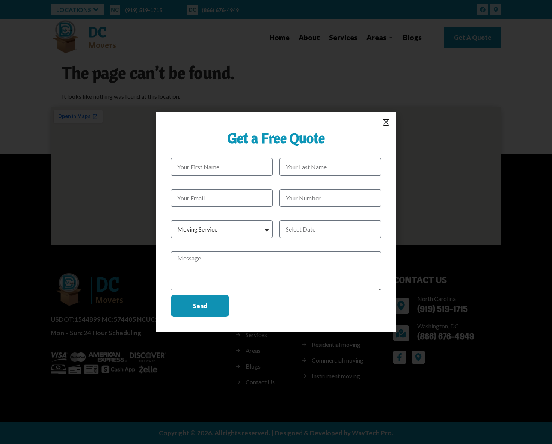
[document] (276, 222)
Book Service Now (303, 214)
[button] (386, 122)
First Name (185, 152)
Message (183, 245)
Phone (287, 183)
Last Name (293, 152)
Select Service (189, 214)
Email (178, 183)
